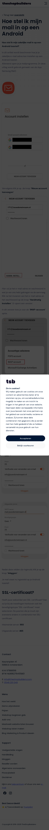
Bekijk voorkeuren (25, 445)
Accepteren (25, 438)
